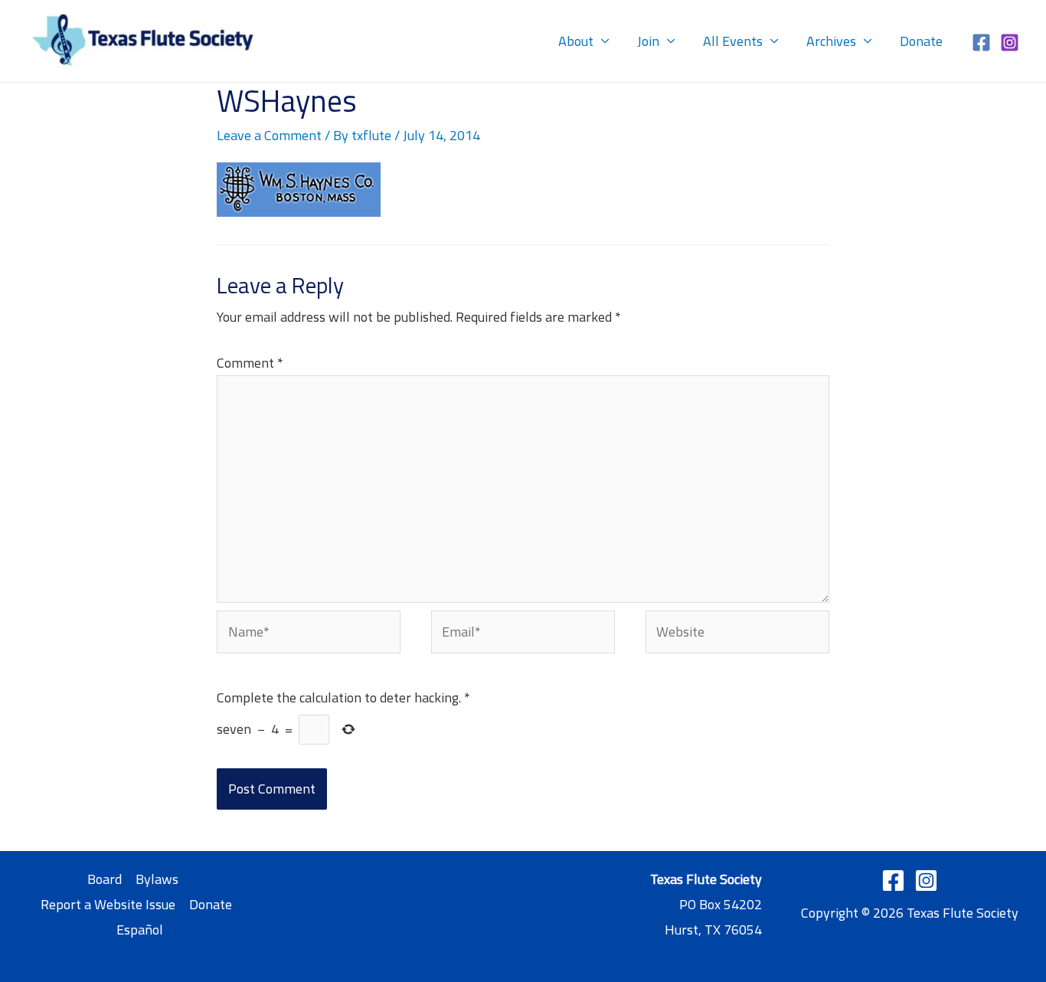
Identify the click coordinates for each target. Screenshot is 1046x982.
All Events (733, 41)
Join (648, 41)
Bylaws (157, 879)
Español (139, 929)
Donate (921, 41)
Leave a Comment (269, 135)
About (575, 41)
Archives (831, 41)
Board (104, 879)
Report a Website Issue (108, 904)
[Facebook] (981, 42)
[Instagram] (1009, 42)
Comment (250, 362)
